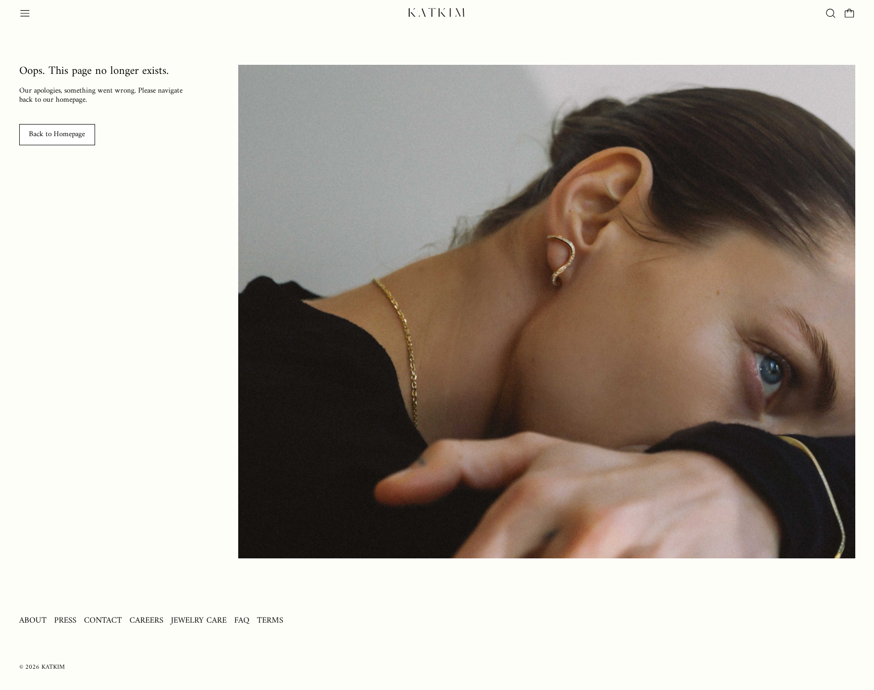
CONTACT (103, 620)
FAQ (241, 620)
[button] (831, 13)
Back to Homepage (57, 134)
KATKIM (53, 667)
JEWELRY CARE (199, 620)
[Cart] (849, 13)
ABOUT (33, 620)
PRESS (65, 620)
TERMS (270, 620)
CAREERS (146, 620)
